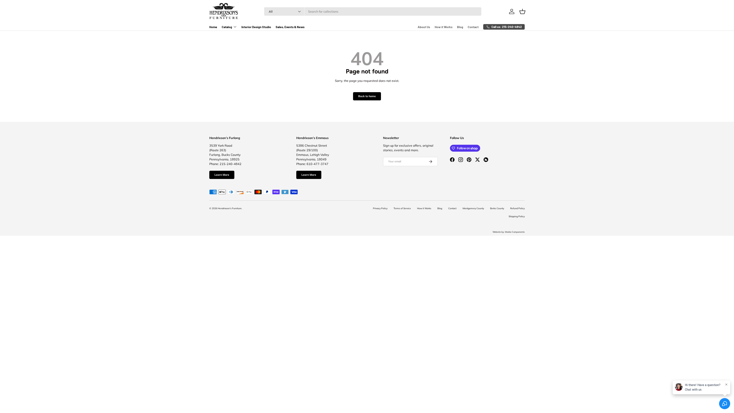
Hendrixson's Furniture (230, 208)
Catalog (227, 27)
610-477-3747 (317, 164)
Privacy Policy (380, 208)
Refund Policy (517, 208)
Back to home (367, 96)
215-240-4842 (230, 164)
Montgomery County (473, 208)
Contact (473, 27)
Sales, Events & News (290, 27)
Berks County (497, 208)
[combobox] (372, 11)
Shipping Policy (517, 216)
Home (213, 27)
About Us (424, 27)
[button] (522, 11)
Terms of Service (402, 208)
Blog (460, 27)
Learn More (221, 174)
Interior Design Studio (256, 27)
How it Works (443, 27)
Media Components (515, 232)
